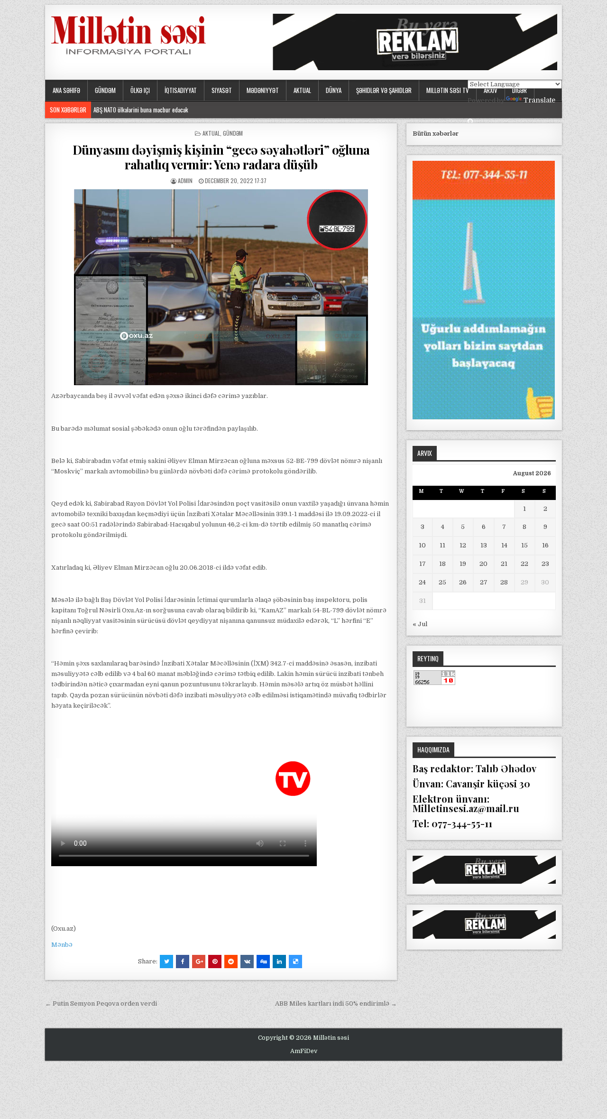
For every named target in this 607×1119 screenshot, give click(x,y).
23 (545, 563)
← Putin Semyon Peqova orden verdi (101, 1003)
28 (504, 582)
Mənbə (62, 944)
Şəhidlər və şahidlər (384, 90)
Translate (539, 100)
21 (504, 563)
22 (524, 563)
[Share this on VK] (247, 961)
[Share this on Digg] (263, 961)
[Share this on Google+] (198, 961)
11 (442, 545)
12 (463, 545)
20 (483, 563)
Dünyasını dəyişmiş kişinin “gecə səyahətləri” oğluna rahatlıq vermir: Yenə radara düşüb (221, 157)
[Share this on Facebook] (182, 961)
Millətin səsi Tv (447, 90)
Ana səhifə (66, 90)
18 (442, 563)
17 (422, 563)
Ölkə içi (140, 90)
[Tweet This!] (166, 961)
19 (463, 563)
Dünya (333, 90)
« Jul (420, 624)
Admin (185, 180)
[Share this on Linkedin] (279, 961)
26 (463, 582)
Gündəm (105, 90)
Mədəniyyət (263, 90)
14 (504, 545)
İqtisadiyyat (181, 90)
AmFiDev (303, 1051)
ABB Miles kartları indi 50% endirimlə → (336, 1003)
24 (422, 582)
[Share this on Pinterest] (214, 961)
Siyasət (222, 90)
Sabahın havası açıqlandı (122, 109)
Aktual (302, 90)
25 (442, 582)
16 (545, 545)
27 (483, 582)
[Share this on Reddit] (231, 961)
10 (422, 545)
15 (524, 545)
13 (483, 545)
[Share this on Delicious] (295, 961)
